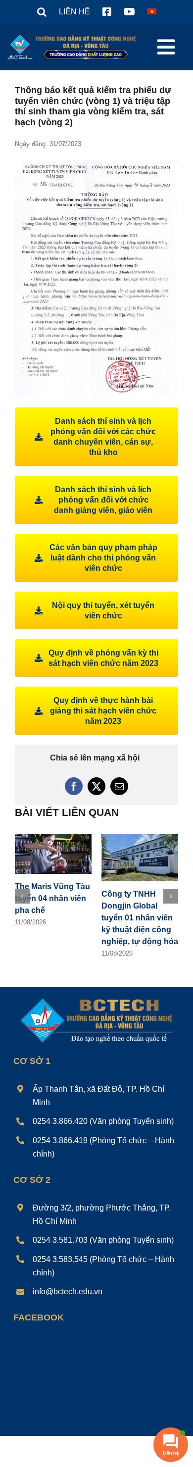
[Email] (119, 786)
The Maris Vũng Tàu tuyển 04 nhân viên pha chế (52, 898)
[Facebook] (73, 786)
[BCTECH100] (97, 999)
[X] (96, 786)
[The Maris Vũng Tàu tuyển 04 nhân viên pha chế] (53, 838)
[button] (42, 12)
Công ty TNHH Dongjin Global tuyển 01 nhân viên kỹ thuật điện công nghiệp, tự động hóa (139, 918)
